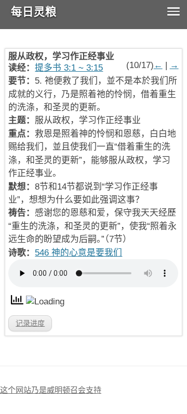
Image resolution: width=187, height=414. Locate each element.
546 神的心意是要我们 (78, 253)
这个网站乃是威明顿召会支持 (50, 389)
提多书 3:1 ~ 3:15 (69, 68)
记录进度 (30, 323)
